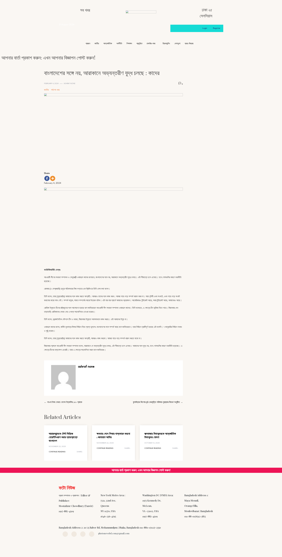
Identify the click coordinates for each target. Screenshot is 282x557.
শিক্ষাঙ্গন (129, 44)
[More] (52, 178)
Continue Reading (57, 452)
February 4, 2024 (51, 83)
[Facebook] (46, 178)
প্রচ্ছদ (88, 44)
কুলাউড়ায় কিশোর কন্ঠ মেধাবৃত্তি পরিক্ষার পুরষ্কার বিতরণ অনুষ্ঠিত (156, 402)
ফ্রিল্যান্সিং (166, 44)
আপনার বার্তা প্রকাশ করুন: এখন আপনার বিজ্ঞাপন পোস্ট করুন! (48, 58)
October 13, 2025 (152, 443)
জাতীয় (97, 44)
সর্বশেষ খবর (55, 90)
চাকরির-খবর (151, 44)
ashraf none (69, 83)
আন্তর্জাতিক (107, 44)
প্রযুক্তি (139, 44)
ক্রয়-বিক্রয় (189, 44)
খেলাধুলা (177, 44)
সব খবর (85, 10)
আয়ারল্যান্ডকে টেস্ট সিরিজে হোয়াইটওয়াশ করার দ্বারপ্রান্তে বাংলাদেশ (63, 437)
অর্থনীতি (119, 44)
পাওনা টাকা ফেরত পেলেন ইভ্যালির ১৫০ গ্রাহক (64, 402)
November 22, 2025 (57, 446)
